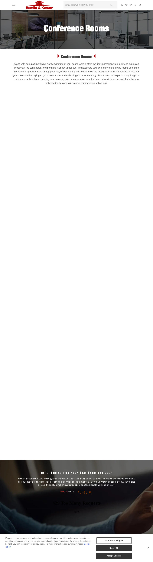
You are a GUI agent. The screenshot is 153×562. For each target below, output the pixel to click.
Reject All (114, 548)
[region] (76, 548)
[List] (126, 5)
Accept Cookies (114, 556)
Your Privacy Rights (114, 540)
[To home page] (39, 4)
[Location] (131, 5)
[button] (14, 5)
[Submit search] (111, 5)
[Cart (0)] (140, 5)
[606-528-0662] (135, 5)
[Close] (148, 547)
